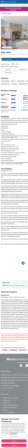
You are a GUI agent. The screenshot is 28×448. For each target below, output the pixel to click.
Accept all (14, 445)
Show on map (8, 72)
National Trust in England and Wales (15, 285)
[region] (14, 431)
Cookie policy (13, 433)
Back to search (7, 13)
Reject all (14, 440)
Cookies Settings (14, 436)
